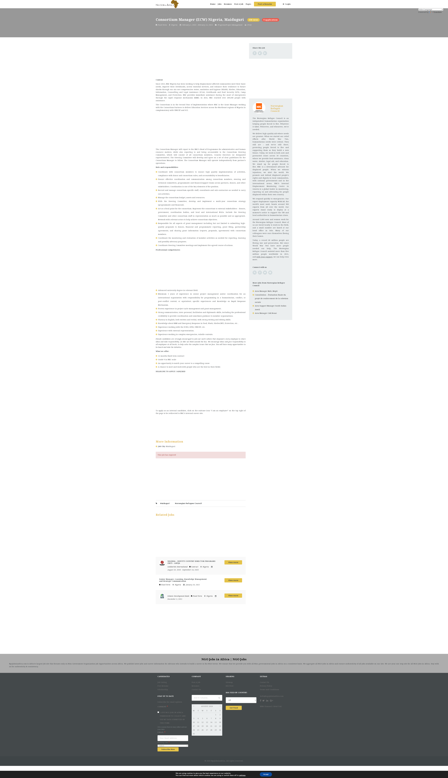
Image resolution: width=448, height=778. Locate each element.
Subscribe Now (168, 749)
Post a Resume (265, 4)
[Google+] (271, 700)
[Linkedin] (267, 700)
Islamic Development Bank (178, 596)
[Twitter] (263, 700)
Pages (248, 4)
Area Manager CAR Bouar (266, 313)
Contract (194, 567)
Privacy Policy (266, 686)
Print (249, 25)
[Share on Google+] (265, 53)
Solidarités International (178, 567)
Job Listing (162, 682)
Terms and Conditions (269, 689)
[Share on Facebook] (255, 53)
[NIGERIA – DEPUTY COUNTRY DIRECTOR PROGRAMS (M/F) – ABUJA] (162, 563)
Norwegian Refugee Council (188, 503)
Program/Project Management (230, 25)
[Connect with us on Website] (255, 273)
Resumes (228, 4)
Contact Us (196, 689)
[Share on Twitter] (260, 53)
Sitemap (229, 682)
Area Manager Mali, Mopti (266, 291)
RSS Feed (229, 686)
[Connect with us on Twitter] (265, 273)
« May (194, 706)
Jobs (220, 4)
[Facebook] (261, 700)
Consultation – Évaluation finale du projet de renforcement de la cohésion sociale (271, 298)
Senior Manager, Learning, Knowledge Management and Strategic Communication (183, 580)
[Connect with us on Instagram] (270, 273)
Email (161, 732)
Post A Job (238, 4)
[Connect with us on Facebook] (260, 273)
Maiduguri (165, 503)
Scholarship (163, 689)
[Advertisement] (201, 59)
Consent (162, 707)
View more (233, 562)
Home (212, 4)
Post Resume (163, 686)
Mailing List (163, 742)
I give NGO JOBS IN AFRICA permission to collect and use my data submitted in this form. (173, 718)
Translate (437, 12)
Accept (265, 774)
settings (242, 775)
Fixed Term (162, 25)
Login (287, 4)
